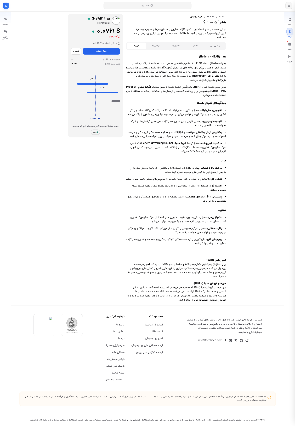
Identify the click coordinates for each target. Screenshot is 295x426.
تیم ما (121, 339)
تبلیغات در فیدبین (114, 380)
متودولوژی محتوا (115, 345)
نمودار (76, 51)
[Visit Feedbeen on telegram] (247, 340)
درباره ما (120, 325)
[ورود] (6, 6)
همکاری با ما (117, 352)
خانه (221, 17)
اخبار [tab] (195, 46)
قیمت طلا (157, 332)
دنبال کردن (101, 51)
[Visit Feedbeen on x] (236, 340)
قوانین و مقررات (115, 359)
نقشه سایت (118, 373)
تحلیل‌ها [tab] (176, 46)
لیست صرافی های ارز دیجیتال (147, 345)
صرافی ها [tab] (156, 46)
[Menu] (288, 5)
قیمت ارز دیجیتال (153, 325)
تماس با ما (118, 332)
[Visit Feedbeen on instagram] (241, 340)
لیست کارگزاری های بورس (149, 352)
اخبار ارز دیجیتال (154, 339)
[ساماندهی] (72, 325)
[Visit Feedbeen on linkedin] (230, 340)
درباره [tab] (136, 46)
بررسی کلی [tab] (215, 46)
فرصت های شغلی (115, 366)
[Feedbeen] (272, 6)
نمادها (210, 17)
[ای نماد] (44, 325)
